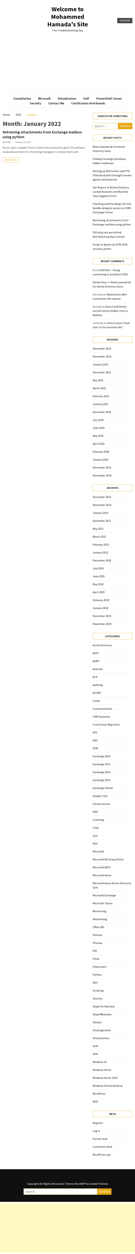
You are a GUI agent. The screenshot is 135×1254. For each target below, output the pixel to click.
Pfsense (97, 943)
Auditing (98, 685)
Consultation (22, 98)
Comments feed (102, 1146)
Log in (96, 1131)
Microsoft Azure (102, 875)
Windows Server (102, 1070)
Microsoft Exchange (104, 895)
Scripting (98, 990)
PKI (95, 951)
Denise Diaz (100, 282)
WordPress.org (101, 1154)
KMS (95, 811)
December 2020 (102, 412)
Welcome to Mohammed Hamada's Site (67, 16)
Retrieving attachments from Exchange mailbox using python (42, 134)
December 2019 (102, 467)
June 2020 (99, 428)
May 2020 (98, 436)
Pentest (97, 935)
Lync (95, 835)
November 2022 (102, 356)
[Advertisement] (67, 67)
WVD (95, 1101)
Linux (96, 827)
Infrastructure (101, 804)
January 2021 (100, 404)
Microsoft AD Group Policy (108, 859)
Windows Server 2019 (105, 1077)
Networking (100, 919)
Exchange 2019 (101, 780)
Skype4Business (102, 1014)
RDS (95, 982)
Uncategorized (101, 1030)
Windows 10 (100, 1062)
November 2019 (102, 475)
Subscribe (125, 20)
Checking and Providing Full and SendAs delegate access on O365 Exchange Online (112, 208)
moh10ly (7, 142)
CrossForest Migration (106, 724)
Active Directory (102, 645)
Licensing (98, 819)
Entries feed (100, 1138)
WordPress (99, 1093)
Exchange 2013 (101, 764)
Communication (102, 708)
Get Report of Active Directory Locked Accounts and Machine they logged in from (111, 192)
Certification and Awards (88, 103)
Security (35, 103)
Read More (11, 159)
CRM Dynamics (101, 716)
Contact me (56, 103)
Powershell (99, 966)
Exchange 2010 (101, 756)
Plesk (96, 959)
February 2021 (101, 396)
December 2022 (102, 348)
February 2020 (101, 451)
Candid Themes (98, 1183)
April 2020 (99, 443)
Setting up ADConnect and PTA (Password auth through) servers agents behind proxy (112, 175)
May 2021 (98, 380)
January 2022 (100, 364)
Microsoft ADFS (102, 867)
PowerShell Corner (109, 98)
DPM (95, 748)
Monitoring (99, 911)
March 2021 (99, 388)
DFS (95, 732)
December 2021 (102, 372)
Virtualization (67, 98)
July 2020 (98, 420)
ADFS (96, 653)
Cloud (96, 700)
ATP (95, 677)
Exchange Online (103, 788)
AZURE (97, 693)
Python (97, 974)
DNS (95, 740)
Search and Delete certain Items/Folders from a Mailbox (110, 311)
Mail (95, 843)
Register (98, 1123)
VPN (95, 1054)
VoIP (86, 98)
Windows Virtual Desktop (108, 1085)
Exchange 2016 (101, 772)
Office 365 (98, 927)
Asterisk (97, 669)
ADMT (96, 661)
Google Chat (100, 796)
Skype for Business (104, 1006)
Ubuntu (97, 1022)
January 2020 (100, 459)
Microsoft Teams (102, 903)
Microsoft (44, 98)
